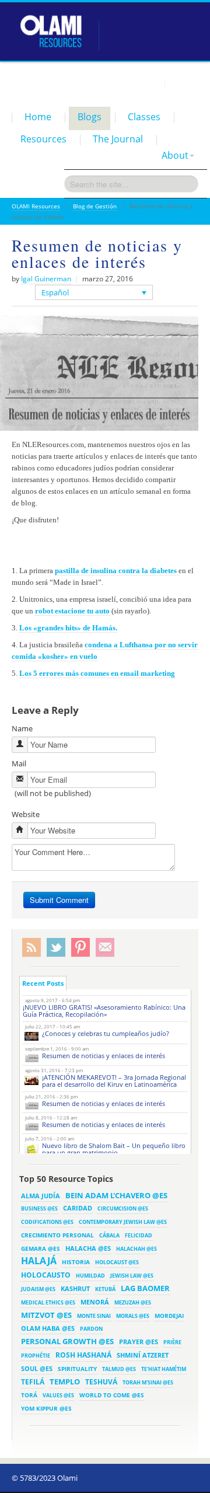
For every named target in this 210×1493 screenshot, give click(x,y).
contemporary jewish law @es (123, 1222)
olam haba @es (48, 1328)
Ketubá (105, 1289)
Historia (76, 1262)
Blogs (90, 116)
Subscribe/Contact (105, 947)
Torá (29, 1395)
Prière (172, 1342)
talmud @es (119, 1369)
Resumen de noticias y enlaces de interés (103, 1055)
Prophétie (35, 1355)
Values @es (58, 1395)
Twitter (56, 947)
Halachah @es (136, 1249)
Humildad (90, 1275)
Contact (184, 84)
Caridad (77, 1208)
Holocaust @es (117, 1262)
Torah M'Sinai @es (148, 1382)
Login (149, 84)
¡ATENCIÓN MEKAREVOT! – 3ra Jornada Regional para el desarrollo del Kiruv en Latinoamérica (114, 1081)
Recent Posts (43, 983)
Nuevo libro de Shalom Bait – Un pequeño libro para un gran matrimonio (114, 1149)
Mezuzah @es (132, 1302)
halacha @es (88, 1248)
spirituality (77, 1369)
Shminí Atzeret (143, 1355)
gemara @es (40, 1248)
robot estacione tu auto (72, 610)
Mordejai (169, 1315)
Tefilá (32, 1382)
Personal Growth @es (67, 1341)
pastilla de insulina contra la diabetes (116, 570)
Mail (19, 763)
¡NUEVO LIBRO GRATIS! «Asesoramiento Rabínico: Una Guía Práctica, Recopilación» (104, 1010)
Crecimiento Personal (57, 1235)
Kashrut (75, 1288)
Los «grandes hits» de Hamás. (68, 627)
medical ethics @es (48, 1302)
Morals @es (132, 1316)
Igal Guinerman (46, 279)
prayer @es (138, 1341)
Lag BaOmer (145, 1288)
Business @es (39, 1208)
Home (37, 116)
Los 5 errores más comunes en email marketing (97, 673)
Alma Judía (40, 1195)
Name (22, 728)
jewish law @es (131, 1275)
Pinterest (80, 947)
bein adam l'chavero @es (116, 1195)
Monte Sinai (94, 1316)
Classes (144, 116)
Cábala (109, 1235)
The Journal (118, 138)
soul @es (36, 1368)
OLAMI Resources (36, 206)
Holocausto (46, 1275)
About (175, 155)
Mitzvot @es (46, 1315)
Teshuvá (101, 1382)
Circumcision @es (122, 1208)
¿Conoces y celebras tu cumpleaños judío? (105, 1033)
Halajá (39, 1260)
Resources (43, 138)
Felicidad (138, 1235)
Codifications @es (47, 1222)
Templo (65, 1381)
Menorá (94, 1301)
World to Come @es (111, 1395)
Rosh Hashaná (83, 1355)
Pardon (91, 1328)
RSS (31, 947)
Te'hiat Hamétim (163, 1369)
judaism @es (38, 1289)
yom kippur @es (46, 1408)
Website (26, 814)
